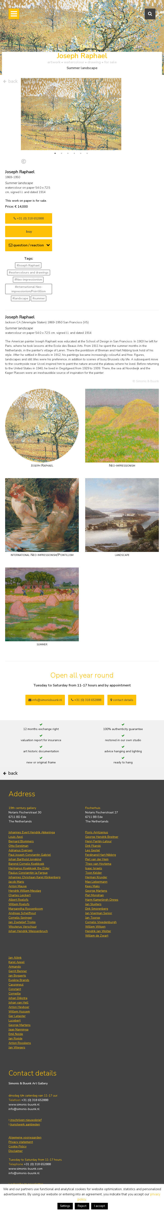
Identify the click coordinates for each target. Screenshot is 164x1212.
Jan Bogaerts (17, 976)
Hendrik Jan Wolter (98, 931)
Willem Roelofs (19, 904)
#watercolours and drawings (28, 272)
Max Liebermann (96, 882)
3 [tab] (68, 153)
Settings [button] (65, 1206)
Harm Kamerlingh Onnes (101, 900)
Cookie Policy (17, 1146)
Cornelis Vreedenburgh (101, 922)
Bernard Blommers (21, 841)
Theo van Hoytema (98, 864)
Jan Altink (15, 958)
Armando (15, 967)
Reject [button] (82, 1206)
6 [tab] (87, 153)
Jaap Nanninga (18, 1029)
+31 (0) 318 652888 (30, 218)
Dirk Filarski (93, 846)
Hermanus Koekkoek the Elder (29, 868)
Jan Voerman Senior (98, 913)
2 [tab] (61, 153)
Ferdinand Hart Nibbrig (100, 855)
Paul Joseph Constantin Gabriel (30, 855)
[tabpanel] (71, 114)
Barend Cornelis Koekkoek (26, 864)
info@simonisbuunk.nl (46, 700)
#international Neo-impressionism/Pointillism (29, 289)
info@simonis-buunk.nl (24, 1109)
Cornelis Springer (20, 918)
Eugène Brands (19, 980)
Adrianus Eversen (20, 850)
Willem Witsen (95, 927)
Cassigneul (16, 985)
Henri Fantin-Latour (98, 841)
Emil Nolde (16, 1034)
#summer (38, 298)
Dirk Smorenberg (96, 909)
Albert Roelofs (18, 900)
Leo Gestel (92, 850)
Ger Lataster (17, 1016)
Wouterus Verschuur (23, 927)
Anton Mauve (18, 886)
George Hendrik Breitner (101, 837)
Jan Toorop (92, 918)
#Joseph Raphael (28, 265)
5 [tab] (81, 153)
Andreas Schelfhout (22, 913)
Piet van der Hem (96, 859)
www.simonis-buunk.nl (24, 1105)
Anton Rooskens (20, 1043)
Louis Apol (16, 837)
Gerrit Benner (18, 971)
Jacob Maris (16, 882)
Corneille (15, 994)
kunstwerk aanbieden (25, 1124)
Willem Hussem (19, 1012)
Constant (15, 989)
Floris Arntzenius (96, 832)
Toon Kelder (93, 873)
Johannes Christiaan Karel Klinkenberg (34, 877)
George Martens (96, 891)
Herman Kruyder (96, 877)
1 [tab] (55, 153)
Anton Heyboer (19, 1007)
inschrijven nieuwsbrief (26, 1120)
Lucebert (14, 1020)
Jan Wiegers (17, 1047)
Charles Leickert (20, 895)
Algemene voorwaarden (25, 1137)
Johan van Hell (18, 1003)
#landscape (20, 298)
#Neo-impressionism (28, 280)
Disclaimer (16, 1151)
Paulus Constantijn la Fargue (28, 873)
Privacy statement (21, 1142)
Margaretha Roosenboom (26, 909)
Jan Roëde (15, 1038)
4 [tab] (74, 153)
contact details (122, 700)
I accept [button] (99, 1206)
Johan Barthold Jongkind (25, 859)
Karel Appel (17, 962)
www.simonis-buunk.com (25, 1169)
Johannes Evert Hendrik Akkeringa (32, 832)
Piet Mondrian (94, 895)
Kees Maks (92, 886)
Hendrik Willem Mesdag (25, 891)
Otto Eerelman (18, 846)
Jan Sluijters (93, 904)
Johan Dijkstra (18, 998)
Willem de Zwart (96, 936)
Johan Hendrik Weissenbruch (28, 931)
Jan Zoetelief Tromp (22, 922)
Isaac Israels (93, 868)
